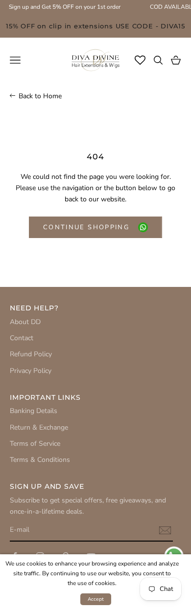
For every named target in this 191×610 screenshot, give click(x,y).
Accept (96, 599)
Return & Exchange (39, 427)
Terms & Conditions (40, 459)
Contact (21, 338)
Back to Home (40, 96)
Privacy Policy (30, 370)
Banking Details (33, 410)
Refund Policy (31, 354)
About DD (25, 322)
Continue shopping (86, 227)
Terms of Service (35, 443)
